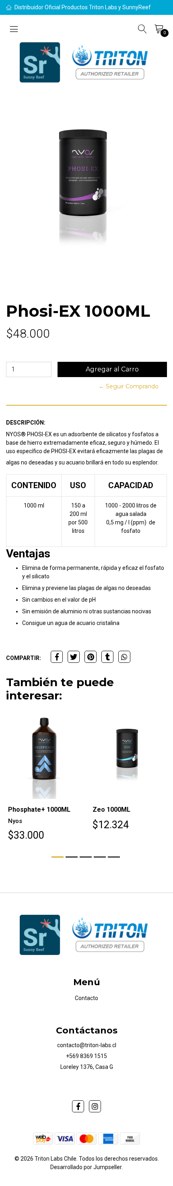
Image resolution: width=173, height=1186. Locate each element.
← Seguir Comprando (129, 386)
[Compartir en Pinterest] (90, 656)
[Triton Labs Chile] (86, 62)
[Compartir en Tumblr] (107, 656)
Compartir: (23, 658)
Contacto (86, 998)
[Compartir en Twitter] (73, 656)
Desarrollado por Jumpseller (86, 1167)
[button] (57, 857)
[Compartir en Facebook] (56, 656)
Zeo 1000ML (111, 809)
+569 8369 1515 (86, 1056)
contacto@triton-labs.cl (86, 1045)
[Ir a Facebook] (78, 1106)
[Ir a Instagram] (95, 1106)
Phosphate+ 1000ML (39, 809)
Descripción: (25, 422)
